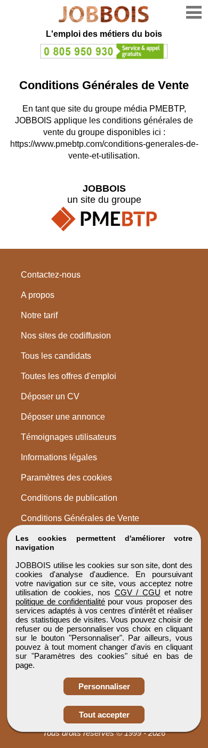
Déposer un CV (50, 396)
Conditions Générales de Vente (80, 518)
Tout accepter (104, 714)
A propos (37, 295)
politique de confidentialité (60, 601)
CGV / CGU (138, 592)
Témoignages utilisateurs (68, 437)
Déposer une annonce (63, 416)
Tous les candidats (56, 355)
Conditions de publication (69, 497)
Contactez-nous (51, 274)
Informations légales (59, 457)
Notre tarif (39, 315)
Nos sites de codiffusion (66, 335)
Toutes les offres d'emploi (68, 376)
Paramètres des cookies (66, 477)
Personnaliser (104, 686)
